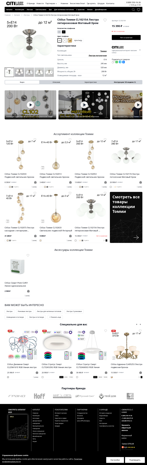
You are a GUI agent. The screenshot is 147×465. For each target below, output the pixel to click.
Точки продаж (59, 423)
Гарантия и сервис (61, 418)
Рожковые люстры (25, 311)
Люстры (30, 9)
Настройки (115, 460)
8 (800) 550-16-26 (126, 416)
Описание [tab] (56, 82)
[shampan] (70, 40)
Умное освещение (38, 431)
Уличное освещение (39, 434)
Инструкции (103, 423)
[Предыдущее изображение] (7, 42)
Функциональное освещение (38, 427)
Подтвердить (135, 460)
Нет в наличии (126, 37)
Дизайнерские (101, 9)
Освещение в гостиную (15, 317)
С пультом (80, 9)
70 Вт (125, 377)
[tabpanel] (73, 105)
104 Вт (65, 377)
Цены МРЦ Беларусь (83, 421)
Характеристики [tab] (91, 82)
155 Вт (140, 377)
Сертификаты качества (106, 426)
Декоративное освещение (37, 422)
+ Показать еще (55, 317)
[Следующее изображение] (51, 42)
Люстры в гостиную (36, 317)
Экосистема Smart (77, 3)
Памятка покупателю (61, 421)
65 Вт (26, 377)
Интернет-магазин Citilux (61, 414)
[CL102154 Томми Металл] (49, 72)
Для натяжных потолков (64, 9)
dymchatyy (78, 40)
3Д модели (80, 418)
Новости (40, 3)
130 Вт (71, 377)
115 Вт (36, 377)
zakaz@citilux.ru (126, 421)
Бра (50, 9)
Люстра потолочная (98, 55)
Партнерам (50, 3)
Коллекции (19, 9)
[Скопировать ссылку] (113, 62)
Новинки (64, 3)
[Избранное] (138, 9)
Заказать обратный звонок (126, 427)
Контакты (110, 3)
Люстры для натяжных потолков (49, 311)
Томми (103, 51)
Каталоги (80, 416)
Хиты (34, 439)
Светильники (41, 9)
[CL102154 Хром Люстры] (19, 72)
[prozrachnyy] (65, 40)
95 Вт (60, 377)
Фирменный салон (126, 436)
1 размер (34, 187)
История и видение (105, 413)
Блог (100, 421)
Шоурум (100, 3)
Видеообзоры (103, 416)
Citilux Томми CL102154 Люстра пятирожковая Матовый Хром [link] (56, 15)
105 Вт (135, 377)
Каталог (9, 9)
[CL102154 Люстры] (9, 72)
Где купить (91, 3)
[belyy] (59, 40)
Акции (35, 441)
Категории (36, 418)
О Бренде (31, 3)
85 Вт (31, 377)
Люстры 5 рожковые (74, 311)
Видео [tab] (22, 82)
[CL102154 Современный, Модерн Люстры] (29, 72)
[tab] (125, 82)
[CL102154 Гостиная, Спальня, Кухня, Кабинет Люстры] (39, 72)
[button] (29, 42)
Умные (89, 9)
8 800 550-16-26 (133, 2)
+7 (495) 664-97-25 (127, 418)
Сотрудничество (82, 413)
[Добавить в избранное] (105, 20)
